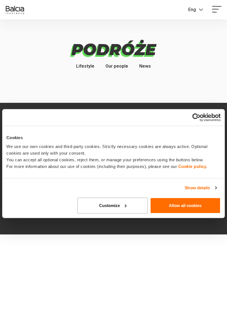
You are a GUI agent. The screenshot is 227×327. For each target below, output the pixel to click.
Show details (197, 187)
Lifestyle (85, 66)
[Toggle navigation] (217, 10)
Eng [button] (192, 9)
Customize (109, 205)
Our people (116, 66)
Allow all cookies (185, 205)
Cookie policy (192, 166)
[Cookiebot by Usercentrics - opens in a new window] (196, 117)
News (145, 66)
